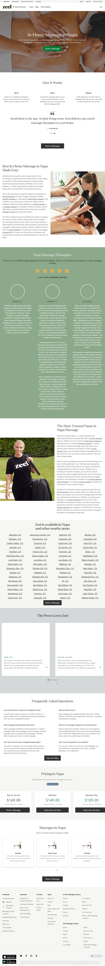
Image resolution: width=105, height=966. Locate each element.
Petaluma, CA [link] (15, 576)
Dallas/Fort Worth (69, 909)
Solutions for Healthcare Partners (26, 899)
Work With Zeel (40, 899)
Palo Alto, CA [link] (90, 572)
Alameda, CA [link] (15, 534)
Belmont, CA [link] (65, 534)
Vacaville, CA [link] (40, 597)
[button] (50, 133)
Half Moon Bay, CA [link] (15, 555)
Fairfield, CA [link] (15, 551)
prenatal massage (10, 207)
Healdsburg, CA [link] (90, 555)
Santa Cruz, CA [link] (40, 589)
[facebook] (26, 956)
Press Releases (52, 915)
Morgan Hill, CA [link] (40, 568)
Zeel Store (5, 924)
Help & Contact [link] (97, 1)
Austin (65, 902)
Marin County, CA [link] (90, 560)
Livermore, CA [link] (15, 560)
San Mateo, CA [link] (40, 585)
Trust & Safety (7, 927)
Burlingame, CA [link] (40, 539)
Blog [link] (37, 7)
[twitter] (21, 956)
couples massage (38, 204)
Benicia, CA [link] (90, 534)
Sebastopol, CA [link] (15, 593)
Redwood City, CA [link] (90, 576)
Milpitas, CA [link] (90, 564)
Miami (84, 902)
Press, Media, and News (53, 910)
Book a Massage (52, 146)
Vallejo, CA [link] (65, 597)
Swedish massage (8, 199)
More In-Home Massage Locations (90, 917)
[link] (7, 7)
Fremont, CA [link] (65, 551)
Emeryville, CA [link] (90, 547)
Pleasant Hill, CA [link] (40, 576)
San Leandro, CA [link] (15, 585)
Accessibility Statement (52, 923)
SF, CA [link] (65, 581)
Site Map (50, 918)
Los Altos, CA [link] (40, 560)
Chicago (65, 905)
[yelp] (36, 956)
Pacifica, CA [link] (65, 572)
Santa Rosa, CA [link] (65, 589)
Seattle (85, 941)
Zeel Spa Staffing (25, 914)
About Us (51, 898)
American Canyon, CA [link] (40, 534)
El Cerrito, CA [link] (65, 547)
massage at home (8, 212)
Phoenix (84, 909)
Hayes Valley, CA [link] (40, 555)
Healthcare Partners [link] (27, 1)
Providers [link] (38, 1)
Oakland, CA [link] (40, 572)
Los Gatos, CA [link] (65, 560)
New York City (87, 905)
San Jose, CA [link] (90, 581)
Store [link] (31, 7)
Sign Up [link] (88, 1)
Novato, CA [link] (15, 572)
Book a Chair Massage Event (25, 909)
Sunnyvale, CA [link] (65, 593)
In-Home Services (19, 7)
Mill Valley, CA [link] (40, 564)
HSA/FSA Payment (8, 931)
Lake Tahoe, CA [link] (90, 593)
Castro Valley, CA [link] (15, 543)
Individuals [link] (6, 1)
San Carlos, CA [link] (40, 581)
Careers (50, 902)
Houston (65, 916)
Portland (86, 934)
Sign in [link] (82, 1)
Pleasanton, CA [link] (65, 576)
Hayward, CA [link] (65, 555)
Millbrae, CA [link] (65, 564)
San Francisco (86, 912)
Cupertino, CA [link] (65, 543)
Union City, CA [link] (15, 597)
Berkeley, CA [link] (15, 539)
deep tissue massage (35, 199)
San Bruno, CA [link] (15, 581)
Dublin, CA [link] (40, 547)
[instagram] (31, 956)
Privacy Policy (84, 963)
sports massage (14, 230)
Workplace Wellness (27, 904)
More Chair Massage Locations (90, 946)
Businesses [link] (15, 1)
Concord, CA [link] (40, 543)
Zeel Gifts (5, 921)
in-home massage (95, 438)
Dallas (65, 934)
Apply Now (40, 904)
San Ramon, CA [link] (90, 585)
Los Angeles (86, 898)
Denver (65, 912)
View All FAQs (52, 758)
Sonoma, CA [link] (40, 593)
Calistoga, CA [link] (65, 539)
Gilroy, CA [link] (90, 551)
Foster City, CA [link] (40, 551)
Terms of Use (74, 963)
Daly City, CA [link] (90, 543)
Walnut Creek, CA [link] (90, 597)
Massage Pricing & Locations (8, 912)
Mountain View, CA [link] (65, 568)
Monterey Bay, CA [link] (15, 568)
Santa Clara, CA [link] (14, 589)
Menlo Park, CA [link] (15, 564)
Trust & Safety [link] (46, 7)
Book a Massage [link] (52, 48)
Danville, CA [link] (15, 547)
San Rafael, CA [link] (65, 585)
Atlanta (65, 898)
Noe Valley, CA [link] (90, 568)
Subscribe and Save (52, 810)
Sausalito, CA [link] (90, 589)
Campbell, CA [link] (90, 539)
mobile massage (8, 196)
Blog (49, 905)
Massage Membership (9, 917)
